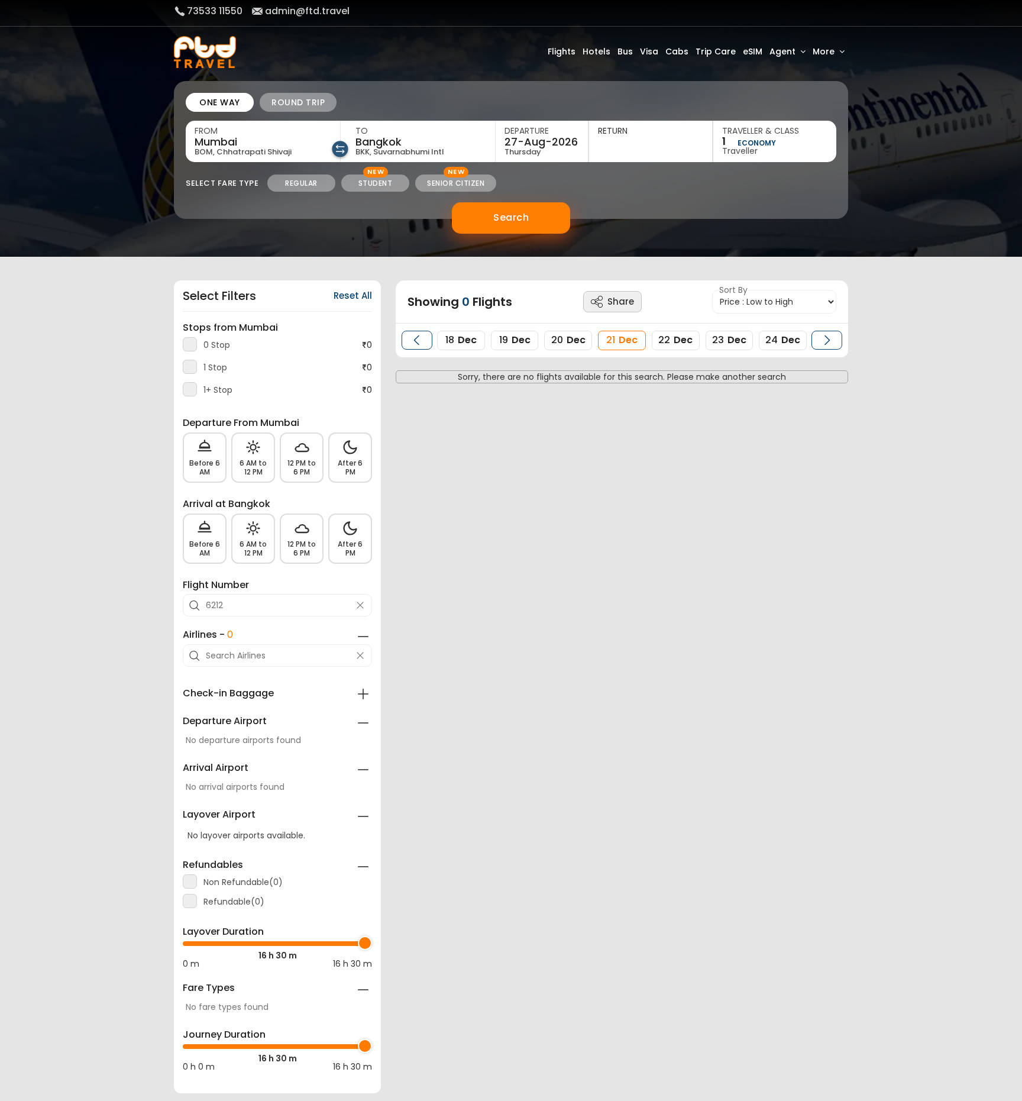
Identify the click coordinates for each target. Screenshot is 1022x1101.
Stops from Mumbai (230, 327)
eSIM (752, 51)
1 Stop (215, 367)
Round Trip (298, 102)
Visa (649, 51)
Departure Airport (225, 721)
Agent (782, 51)
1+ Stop (217, 390)
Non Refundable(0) (243, 882)
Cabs (676, 51)
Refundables (213, 864)
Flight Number (216, 585)
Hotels (596, 51)
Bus (625, 51)
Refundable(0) (233, 902)
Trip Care (716, 51)
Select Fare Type (222, 183)
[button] (417, 340)
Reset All (353, 296)
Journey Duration (224, 1034)
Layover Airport (219, 814)
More (824, 51)
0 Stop (216, 345)
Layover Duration (223, 931)
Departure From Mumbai (241, 423)
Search (511, 217)
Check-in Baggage (228, 693)
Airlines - (208, 634)
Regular (301, 183)
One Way (219, 102)
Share (620, 301)
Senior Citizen (455, 183)
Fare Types (209, 988)
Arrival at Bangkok (226, 504)
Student (375, 183)
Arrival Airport (215, 767)
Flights (561, 51)
